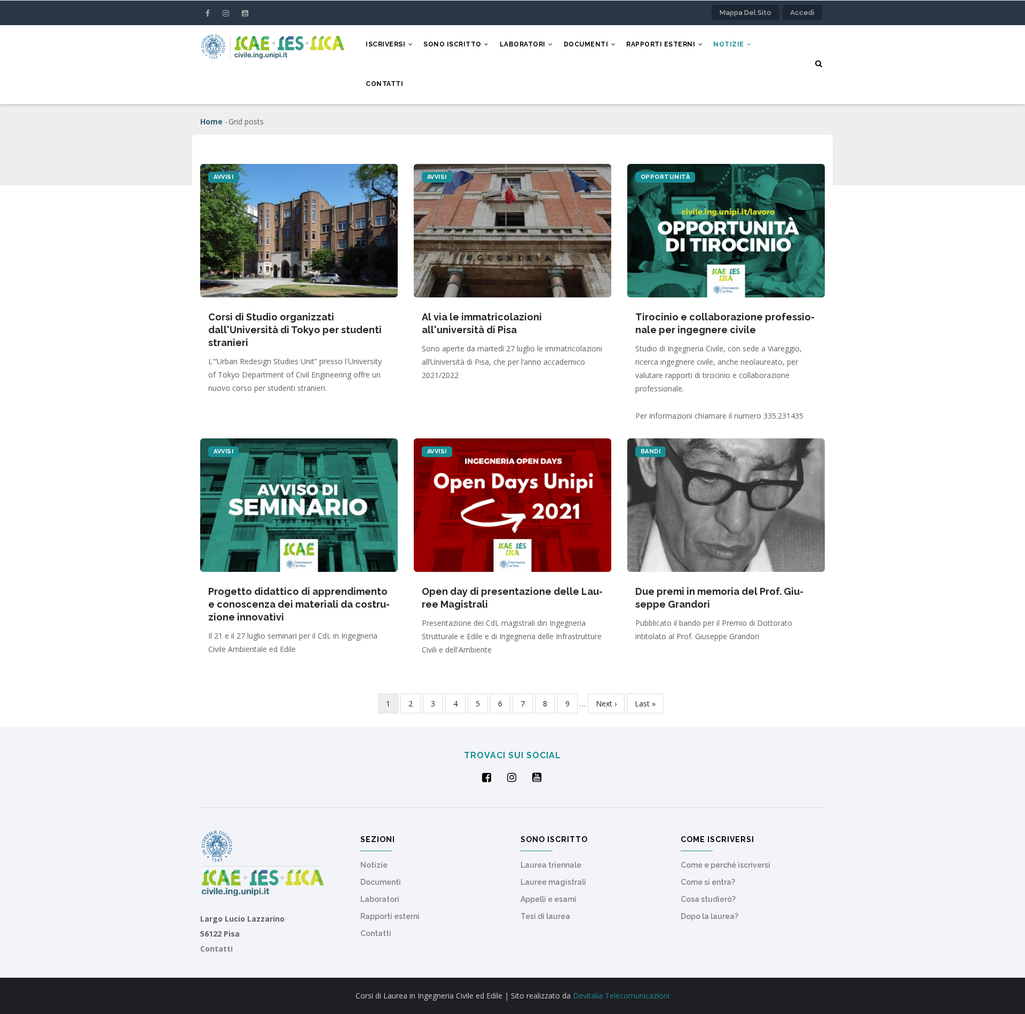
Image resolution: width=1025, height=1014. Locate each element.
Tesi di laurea (545, 916)
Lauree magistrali (553, 882)
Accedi (802, 13)
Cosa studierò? (708, 899)
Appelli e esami (549, 899)
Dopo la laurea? (709, 916)
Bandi (651, 451)
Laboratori (524, 44)
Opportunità (665, 177)
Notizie (729, 44)
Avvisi (223, 177)
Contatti (384, 84)
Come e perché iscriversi (725, 865)
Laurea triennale (551, 865)
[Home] (272, 45)
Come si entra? (708, 882)
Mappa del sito (745, 13)
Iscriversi (386, 44)
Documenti (587, 44)
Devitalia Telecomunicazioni (621, 996)
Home (211, 121)
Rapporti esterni (661, 44)
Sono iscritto (453, 44)
